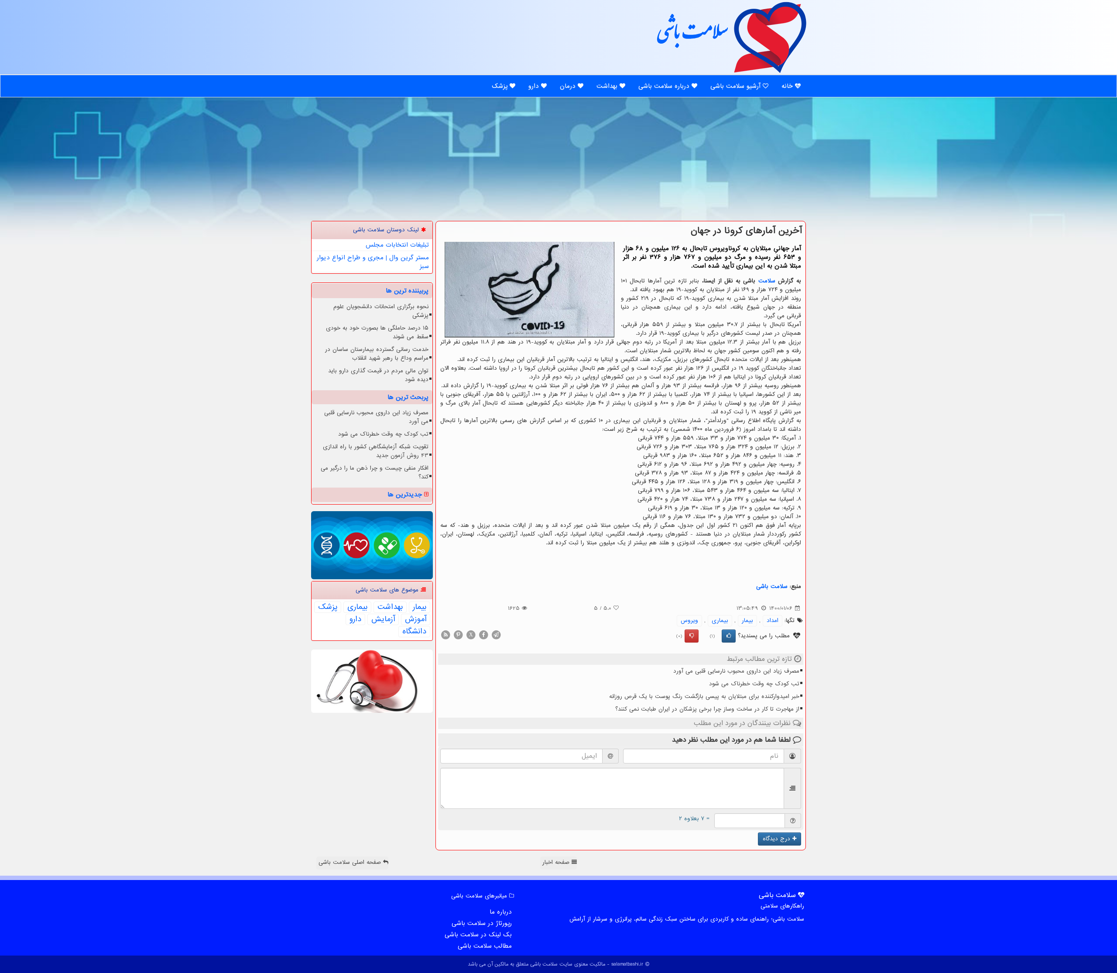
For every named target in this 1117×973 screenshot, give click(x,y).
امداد (772, 620)
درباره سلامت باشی (665, 86)
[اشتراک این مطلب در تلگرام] (496, 634)
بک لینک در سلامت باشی (478, 934)
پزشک (501, 86)
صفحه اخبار (557, 862)
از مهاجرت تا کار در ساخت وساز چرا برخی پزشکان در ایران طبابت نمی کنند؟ (707, 709)
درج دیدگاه (777, 839)
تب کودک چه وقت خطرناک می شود (754, 684)
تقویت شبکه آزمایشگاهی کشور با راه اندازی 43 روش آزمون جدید (375, 451)
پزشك (327, 607)
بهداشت (608, 86)
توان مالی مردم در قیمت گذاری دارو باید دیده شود (378, 375)
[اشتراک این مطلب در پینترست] (458, 634)
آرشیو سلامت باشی (736, 86)
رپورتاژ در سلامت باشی (482, 923)
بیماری (720, 620)
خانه (788, 86)
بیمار (747, 620)
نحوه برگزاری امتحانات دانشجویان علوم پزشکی (380, 311)
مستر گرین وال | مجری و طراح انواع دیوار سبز (373, 262)
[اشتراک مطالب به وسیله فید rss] (445, 634)
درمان (569, 86)
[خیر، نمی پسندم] (692, 636)
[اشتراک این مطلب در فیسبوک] (483, 634)
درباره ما (501, 912)
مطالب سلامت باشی (485, 946)
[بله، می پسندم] (729, 636)
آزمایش (383, 619)
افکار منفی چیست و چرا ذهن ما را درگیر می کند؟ (374, 472)
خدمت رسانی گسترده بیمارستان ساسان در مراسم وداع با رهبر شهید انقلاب (376, 353)
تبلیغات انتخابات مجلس (397, 245)
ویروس (689, 620)
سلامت (766, 281)
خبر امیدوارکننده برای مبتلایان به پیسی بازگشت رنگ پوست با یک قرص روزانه (704, 696)
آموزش (415, 619)
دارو (534, 86)
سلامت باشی (691, 36)
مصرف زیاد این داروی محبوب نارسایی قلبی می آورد (736, 671)
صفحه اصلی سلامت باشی (351, 862)
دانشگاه (414, 631)
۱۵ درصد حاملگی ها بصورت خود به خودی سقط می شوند (377, 332)
